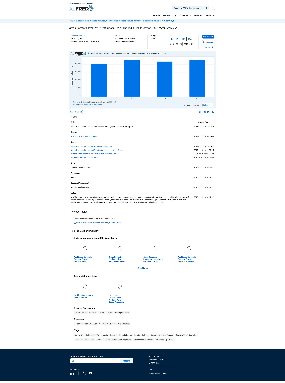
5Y (177, 39)
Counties (92, 313)
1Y (172, 39)
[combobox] (190, 8)
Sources (198, 15)
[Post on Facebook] (204, 112)
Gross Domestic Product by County (98, 21)
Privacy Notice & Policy (158, 374)
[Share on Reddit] (208, 112)
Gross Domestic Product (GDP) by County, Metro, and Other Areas (96, 150)
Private (137, 335)
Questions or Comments (158, 360)
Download (207, 42)
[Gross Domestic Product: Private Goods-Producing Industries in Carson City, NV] (120, 287)
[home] (81, 8)
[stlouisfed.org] (81, 3)
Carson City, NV (81, 313)
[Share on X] (200, 112)
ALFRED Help (154, 363)
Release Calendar (161, 15)
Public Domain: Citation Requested (117, 340)
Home (71, 21)
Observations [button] (77, 36)
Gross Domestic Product (84, 340)
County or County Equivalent (186, 335)
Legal (151, 369)
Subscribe (126, 361)
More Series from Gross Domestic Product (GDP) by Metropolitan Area (102, 324)
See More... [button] (143, 268)
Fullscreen (207, 105)
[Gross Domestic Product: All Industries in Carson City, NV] (154, 248)
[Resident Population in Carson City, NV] (85, 287)
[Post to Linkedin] (213, 112)
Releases (79, 21)
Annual (99, 340)
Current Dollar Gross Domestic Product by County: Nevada (98, 223)
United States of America (143, 340)
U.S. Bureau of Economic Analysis (84, 136)
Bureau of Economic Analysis (162, 335)
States (109, 313)
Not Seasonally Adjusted (165, 340)
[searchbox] (190, 8)
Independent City (92, 335)
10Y (183, 39)
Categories (185, 15)
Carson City (79, 335)
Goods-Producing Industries (121, 335)
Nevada (102, 313)
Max (190, 39)
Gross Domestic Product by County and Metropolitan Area (93, 154)
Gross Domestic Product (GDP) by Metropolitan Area (91, 146)
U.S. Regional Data (121, 313)
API (174, 15)
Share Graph (75, 112)
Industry (145, 335)
